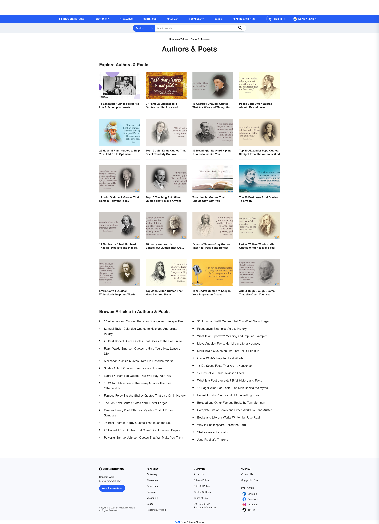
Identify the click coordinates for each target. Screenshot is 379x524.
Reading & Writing (178, 39)
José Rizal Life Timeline (212, 439)
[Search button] (241, 28)
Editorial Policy (202, 486)
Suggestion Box (249, 480)
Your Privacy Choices (193, 522)
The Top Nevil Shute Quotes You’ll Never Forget (135, 403)
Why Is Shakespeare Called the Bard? (222, 425)
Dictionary (152, 474)
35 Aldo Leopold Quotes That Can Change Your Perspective (143, 321)
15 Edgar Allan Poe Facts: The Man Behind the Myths (232, 388)
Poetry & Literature (200, 39)
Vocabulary (152, 498)
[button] (275, 19)
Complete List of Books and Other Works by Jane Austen (234, 410)
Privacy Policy (201, 480)
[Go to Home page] (71, 19)
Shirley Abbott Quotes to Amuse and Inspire (133, 368)
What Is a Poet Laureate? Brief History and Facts (229, 380)
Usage (150, 504)
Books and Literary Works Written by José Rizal (228, 417)
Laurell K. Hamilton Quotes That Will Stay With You (137, 375)
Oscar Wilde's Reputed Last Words (220, 358)
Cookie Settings (202, 492)
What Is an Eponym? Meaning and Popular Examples (232, 336)
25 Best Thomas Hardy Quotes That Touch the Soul (138, 422)
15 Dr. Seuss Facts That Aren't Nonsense (224, 365)
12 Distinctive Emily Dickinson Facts (220, 373)
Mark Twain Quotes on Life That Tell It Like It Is (228, 351)
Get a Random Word (112, 488)
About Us (199, 474)
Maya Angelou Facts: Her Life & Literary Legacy (228, 343)
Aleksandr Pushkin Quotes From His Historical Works (139, 361)
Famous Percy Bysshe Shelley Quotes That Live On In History (145, 395)
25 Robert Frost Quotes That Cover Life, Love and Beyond (142, 430)
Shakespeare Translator (212, 432)
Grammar (151, 492)
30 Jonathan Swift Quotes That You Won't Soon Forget (233, 321)
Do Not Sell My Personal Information (205, 505)
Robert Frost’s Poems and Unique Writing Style (228, 395)
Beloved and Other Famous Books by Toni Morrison (231, 402)
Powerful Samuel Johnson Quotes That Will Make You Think (143, 437)
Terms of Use (201, 498)
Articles (139, 28)
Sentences (152, 486)
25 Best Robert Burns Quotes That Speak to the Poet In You (144, 341)
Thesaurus (152, 480)
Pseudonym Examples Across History (222, 328)
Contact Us (247, 474)
